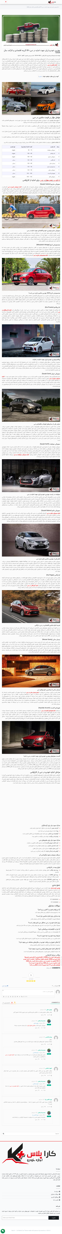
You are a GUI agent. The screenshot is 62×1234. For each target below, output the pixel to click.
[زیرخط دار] (8, 997)
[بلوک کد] (19, 997)
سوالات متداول (54, 1194)
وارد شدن (4, 986)
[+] (26, 996)
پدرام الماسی (35, 1052)
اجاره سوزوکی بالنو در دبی (53, 513)
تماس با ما (55, 1200)
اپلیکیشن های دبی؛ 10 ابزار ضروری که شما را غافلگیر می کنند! (45, 965)
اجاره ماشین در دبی (52, 65)
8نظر (22, 55)
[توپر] (4, 997)
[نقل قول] (17, 997)
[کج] (6, 997)
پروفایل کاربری (54, 1197)
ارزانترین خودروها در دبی (50, 180)
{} (24, 996)
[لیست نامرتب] (15, 997)
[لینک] (22, 997)
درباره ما (56, 1191)
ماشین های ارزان (31, 1025)
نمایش (40, 76)
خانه (58, 7)
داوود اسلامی (35, 1084)
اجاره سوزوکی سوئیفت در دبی (21, 455)
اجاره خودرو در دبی (9, 1055)
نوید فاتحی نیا (35, 1115)
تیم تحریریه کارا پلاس (47, 55)
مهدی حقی (36, 1023)
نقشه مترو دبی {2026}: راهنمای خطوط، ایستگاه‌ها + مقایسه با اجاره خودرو (41, 959)
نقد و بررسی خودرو (29, 55)
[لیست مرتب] (13, 997)
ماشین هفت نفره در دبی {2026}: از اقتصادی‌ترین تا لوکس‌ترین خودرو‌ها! (42, 957)
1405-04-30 (38, 55)
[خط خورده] (10, 997)
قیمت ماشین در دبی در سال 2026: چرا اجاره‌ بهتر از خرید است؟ (44, 963)
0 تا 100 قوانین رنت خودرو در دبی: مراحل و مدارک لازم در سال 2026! (43, 961)
